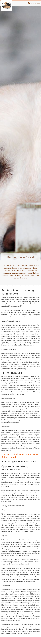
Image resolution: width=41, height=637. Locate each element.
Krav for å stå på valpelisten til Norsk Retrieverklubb (19, 456)
